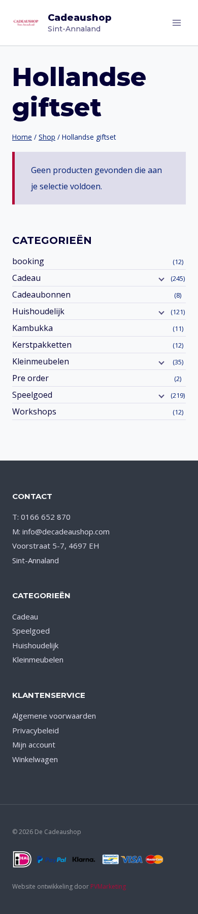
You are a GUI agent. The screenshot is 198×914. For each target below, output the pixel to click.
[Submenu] (160, 279)
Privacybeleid (35, 730)
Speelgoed (32, 394)
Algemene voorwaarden (54, 716)
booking (28, 261)
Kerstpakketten (42, 344)
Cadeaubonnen (41, 294)
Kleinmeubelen (40, 361)
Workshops (34, 411)
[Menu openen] (176, 22)
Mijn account (33, 744)
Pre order (30, 378)
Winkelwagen (35, 759)
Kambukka (32, 328)
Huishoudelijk (38, 311)
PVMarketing (108, 886)
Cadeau (26, 277)
